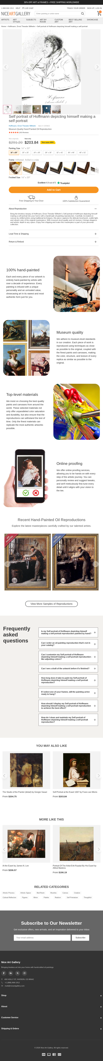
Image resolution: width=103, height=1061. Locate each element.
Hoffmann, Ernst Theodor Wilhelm (21, 26)
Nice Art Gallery (18, 14)
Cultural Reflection (9, 897)
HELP (18, 8)
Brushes (53, 893)
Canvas (65, 893)
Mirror (36, 897)
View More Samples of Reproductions (51, 603)
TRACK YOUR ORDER (76, 8)
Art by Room (43, 21)
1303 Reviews (24, 132)
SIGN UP (90, 8)
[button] (6, 67)
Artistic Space (25, 893)
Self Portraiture (72, 897)
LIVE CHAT (29, 8)
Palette (46, 897)
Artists (5, 20)
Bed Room (40, 893)
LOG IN (99, 8)
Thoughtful (87, 897)
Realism (58, 897)
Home (3, 26)
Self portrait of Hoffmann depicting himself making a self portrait (62, 26)
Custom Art (59, 21)
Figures (25, 897)
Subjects (31, 20)
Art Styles (16, 21)
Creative (77, 893)
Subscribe (80, 938)
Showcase (92, 20)
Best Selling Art (75, 21)
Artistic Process (8, 893)
